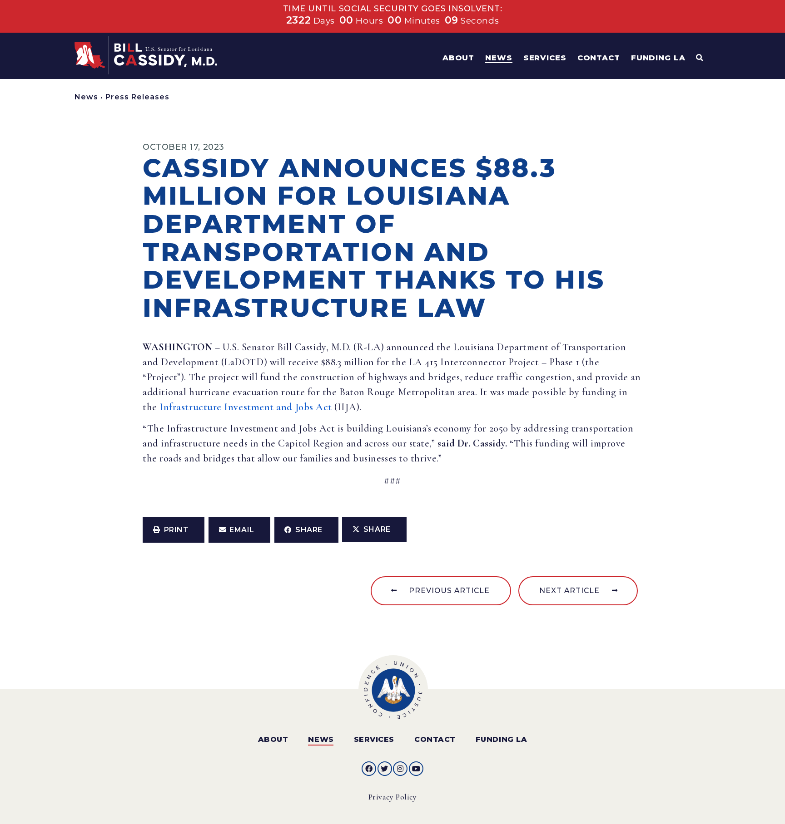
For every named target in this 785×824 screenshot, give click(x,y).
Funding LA (501, 739)
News (86, 97)
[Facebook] (369, 768)
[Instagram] (400, 768)
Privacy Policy (392, 797)
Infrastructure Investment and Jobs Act (245, 407)
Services (374, 739)
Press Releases (137, 97)
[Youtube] (416, 768)
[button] (173, 530)
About (273, 739)
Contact (435, 739)
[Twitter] (385, 768)
